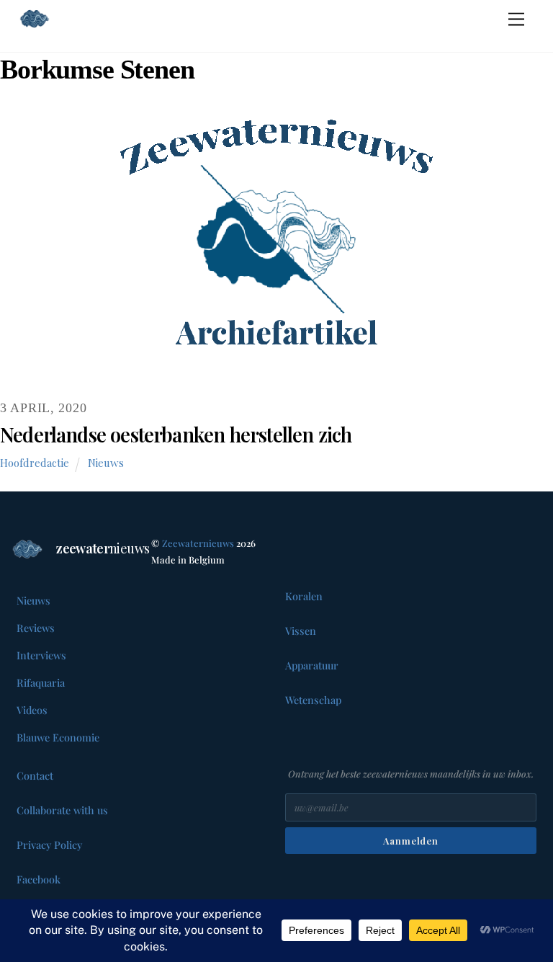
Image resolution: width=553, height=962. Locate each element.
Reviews (36, 627)
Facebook (38, 879)
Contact (35, 775)
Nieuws (106, 462)
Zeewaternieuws (198, 543)
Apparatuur (311, 665)
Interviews (41, 655)
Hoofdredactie (34, 462)
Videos (32, 710)
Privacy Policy (49, 844)
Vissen (300, 630)
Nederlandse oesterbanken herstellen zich (175, 434)
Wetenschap (313, 699)
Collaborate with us (62, 810)
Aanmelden (411, 840)
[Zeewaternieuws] (81, 19)
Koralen (304, 596)
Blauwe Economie (58, 737)
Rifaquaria (41, 682)
